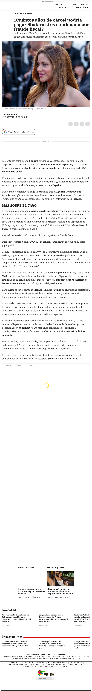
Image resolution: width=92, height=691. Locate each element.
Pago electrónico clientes (57, 663)
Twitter (76, 124)
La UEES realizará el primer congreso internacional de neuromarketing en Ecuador (15, 644)
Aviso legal (35, 664)
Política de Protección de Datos (54, 664)
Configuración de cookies (32, 666)
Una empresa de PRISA (46, 672)
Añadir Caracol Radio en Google (21, 132)
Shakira (8, 365)
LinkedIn (82, 124)
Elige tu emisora (81, 7)
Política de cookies (76, 664)
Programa (61, 7)
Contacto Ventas (27, 663)
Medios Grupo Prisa (46, 678)
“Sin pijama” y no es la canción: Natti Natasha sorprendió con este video (60, 591)
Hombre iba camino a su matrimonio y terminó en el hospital (31, 591)
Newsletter (41, 663)
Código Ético (64, 666)
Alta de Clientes (76, 663)
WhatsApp (87, 124)
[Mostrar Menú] (3, 6)
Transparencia (50, 666)
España (33, 365)
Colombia (21, 365)
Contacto (13, 663)
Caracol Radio (11, 6)
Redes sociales (23, 13)
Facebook (70, 124)
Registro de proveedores (18, 664)
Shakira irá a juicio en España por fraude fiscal (48, 235)
